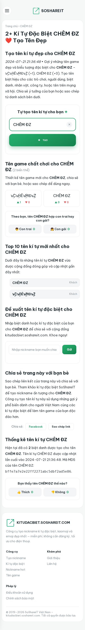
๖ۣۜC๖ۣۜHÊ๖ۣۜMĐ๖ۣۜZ (23, 195)
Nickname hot (15, 569)
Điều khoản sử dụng (19, 592)
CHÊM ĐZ (61, 195)
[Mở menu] (7, 10)
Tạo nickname (16, 558)
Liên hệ (52, 564)
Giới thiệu (53, 558)
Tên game (13, 575)
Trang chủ (11, 26)
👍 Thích (25, 492)
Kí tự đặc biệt (15, 564)
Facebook (36, 426)
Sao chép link (61, 426)
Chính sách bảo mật (20, 598)
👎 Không (60, 492)
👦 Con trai (25, 229)
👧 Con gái (60, 229)
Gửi (69, 349)
